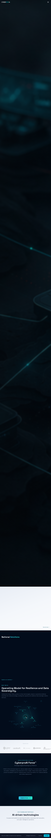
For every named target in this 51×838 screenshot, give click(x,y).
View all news (45, 627)
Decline (40, 835)
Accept (46, 835)
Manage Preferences (30, 835)
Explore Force (24, 798)
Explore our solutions (7, 679)
